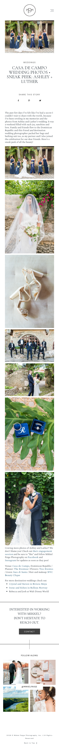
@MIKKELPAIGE (29, 686)
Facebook (33, 557)
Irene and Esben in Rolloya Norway (28, 588)
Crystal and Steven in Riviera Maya (28, 584)
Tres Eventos (46, 569)
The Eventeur (21, 569)
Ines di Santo (20, 572)
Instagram (10, 560)
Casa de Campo (21, 566)
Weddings (29, 62)
